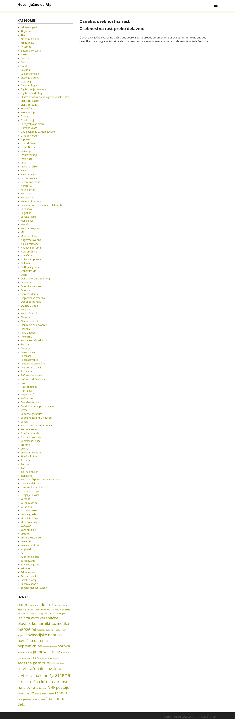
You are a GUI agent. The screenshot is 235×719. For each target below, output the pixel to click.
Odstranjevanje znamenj (35, 278)
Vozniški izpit (28, 529)
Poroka (25, 344)
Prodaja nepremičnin (33, 363)
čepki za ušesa (38, 699)
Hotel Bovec (28, 147)
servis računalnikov (35, 668)
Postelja (25, 348)
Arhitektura (27, 42)
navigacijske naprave (44, 634)
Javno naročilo (29, 166)
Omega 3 (26, 282)
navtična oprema (33, 640)
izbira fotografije (39, 613)
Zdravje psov (28, 572)
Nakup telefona (30, 243)
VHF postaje (58, 687)
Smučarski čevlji (30, 433)
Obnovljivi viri (28, 270)
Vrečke (25, 533)
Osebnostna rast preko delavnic (111, 28)
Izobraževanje (29, 154)
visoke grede (23, 694)
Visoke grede (28, 514)
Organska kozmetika (33, 298)
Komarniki (26, 193)
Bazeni (25, 54)
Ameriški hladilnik (30, 39)
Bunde (24, 66)
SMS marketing (29, 429)
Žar (23, 553)
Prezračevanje (29, 359)
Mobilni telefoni (30, 236)
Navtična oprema (31, 247)
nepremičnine (30, 645)
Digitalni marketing (31, 93)
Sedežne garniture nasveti (36, 417)
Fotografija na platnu (33, 124)
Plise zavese (28, 332)
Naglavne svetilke (31, 239)
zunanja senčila (24, 699)
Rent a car (27, 390)
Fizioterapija (28, 120)
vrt (32, 692)
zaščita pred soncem (44, 694)
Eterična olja (28, 112)
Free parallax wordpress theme (190, 716)
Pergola (25, 309)
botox (23, 604)
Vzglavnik (26, 549)
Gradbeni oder (29, 135)
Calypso (25, 69)
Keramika (26, 185)
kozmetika (60, 623)
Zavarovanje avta (31, 564)
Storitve (25, 444)
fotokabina (59, 605)
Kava (23, 170)
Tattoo (25, 464)
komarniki (41, 623)
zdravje (61, 692)
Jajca (23, 162)
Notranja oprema (31, 259)
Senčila (25, 421)
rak (36, 657)
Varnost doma (29, 502)
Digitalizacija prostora (33, 89)
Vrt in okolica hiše (31, 537)
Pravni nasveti (29, 352)
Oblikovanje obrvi (31, 267)
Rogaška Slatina (30, 402)
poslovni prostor (25, 652)
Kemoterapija (29, 178)
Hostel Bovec (29, 143)
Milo (23, 232)
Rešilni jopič (27, 394)
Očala (24, 274)
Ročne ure (27, 398)
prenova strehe (46, 651)
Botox (24, 62)
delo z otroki (34, 605)
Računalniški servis (31, 375)
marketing (27, 629)
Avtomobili (27, 46)
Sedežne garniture (31, 413)
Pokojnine (26, 336)
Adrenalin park (29, 27)
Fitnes (24, 116)
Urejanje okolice (30, 495)
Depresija (26, 81)
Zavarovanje (28, 560)
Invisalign (26, 151)
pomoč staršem (50, 646)
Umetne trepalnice (32, 487)
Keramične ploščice (32, 182)
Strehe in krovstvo (31, 452)
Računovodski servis (33, 379)
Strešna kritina (29, 456)
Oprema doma (29, 294)
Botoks (25, 58)
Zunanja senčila (29, 584)
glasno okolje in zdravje (35, 610)
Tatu (23, 468)
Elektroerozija (29, 104)
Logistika (26, 213)
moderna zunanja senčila (48, 630)
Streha (24, 448)
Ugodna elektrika (31, 483)
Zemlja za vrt (28, 576)
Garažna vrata (29, 128)
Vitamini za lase (30, 518)
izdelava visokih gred (57, 613)
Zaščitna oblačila (30, 556)
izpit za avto (28, 617)
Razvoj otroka (29, 386)
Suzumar (26, 460)
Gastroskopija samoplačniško (38, 131)
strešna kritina (40, 681)
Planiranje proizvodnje (34, 325)
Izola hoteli (27, 158)
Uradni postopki (30, 491)
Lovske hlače (28, 216)
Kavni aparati (28, 174)
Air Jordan (26, 31)
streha (62, 675)
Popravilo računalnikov (34, 340)
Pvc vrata (26, 371)
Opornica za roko (31, 286)
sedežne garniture (34, 662)
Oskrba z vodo (29, 305)
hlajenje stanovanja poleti (58, 610)
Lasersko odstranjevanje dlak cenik (41, 205)
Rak (23, 383)
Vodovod (26, 525)
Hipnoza (25, 139)
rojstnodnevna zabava (49, 658)
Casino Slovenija (30, 73)
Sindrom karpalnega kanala (36, 425)
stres (22, 681)
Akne (23, 35)
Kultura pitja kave (31, 201)
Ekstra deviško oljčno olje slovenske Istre (45, 97)
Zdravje (25, 568)
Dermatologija (29, 85)
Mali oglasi (27, 220)
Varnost (25, 499)
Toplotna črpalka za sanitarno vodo (41, 479)
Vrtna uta (26, 541)
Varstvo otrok (29, 510)
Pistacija (25, 317)
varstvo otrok (41, 688)
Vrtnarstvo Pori (30, 545)
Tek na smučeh (29, 471)
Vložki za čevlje (29, 522)
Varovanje (27, 506)
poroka (63, 645)
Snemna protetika (31, 437)
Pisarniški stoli (29, 313)
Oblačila (25, 263)
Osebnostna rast (31, 301)
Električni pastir (30, 100)
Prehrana (26, 355)
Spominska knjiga (31, 440)
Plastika (25, 328)
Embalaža (26, 108)
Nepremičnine (29, 251)
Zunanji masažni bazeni (34, 587)
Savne (24, 410)
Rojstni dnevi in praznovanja (37, 406)
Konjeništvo (28, 197)
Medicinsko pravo (31, 228)
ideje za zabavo (25, 613)
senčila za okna (57, 663)
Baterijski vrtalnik (31, 50)
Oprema (25, 290)
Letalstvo (26, 209)
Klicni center (28, 189)
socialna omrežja (40, 675)
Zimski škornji (28, 580)
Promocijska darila (31, 367)
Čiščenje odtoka (30, 77)
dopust (47, 604)
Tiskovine (26, 475)
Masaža (25, 224)
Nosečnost (27, 255)
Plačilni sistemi (29, 321)
